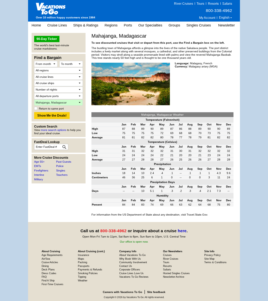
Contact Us (125, 266)
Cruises (167, 255)
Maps (81, 258)
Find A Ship (48, 280)
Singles (60, 170)
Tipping (82, 276)
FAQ (44, 276)
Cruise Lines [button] (57, 25)
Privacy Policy (212, 255)
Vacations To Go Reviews (134, 276)
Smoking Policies (88, 273)
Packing (82, 262)
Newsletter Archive (173, 276)
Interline (39, 174)
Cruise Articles (50, 262)
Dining (45, 266)
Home (36, 25)
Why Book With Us (130, 258)
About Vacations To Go (132, 255)
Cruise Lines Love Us (131, 273)
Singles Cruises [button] (198, 25)
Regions (111, 25)
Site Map (209, 258)
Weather (82, 280)
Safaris (227, 3)
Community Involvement (133, 262)
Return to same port (51, 108)
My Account (207, 17)
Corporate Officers (129, 269)
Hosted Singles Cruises (176, 273)
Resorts (213, 3)
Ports (128, 25)
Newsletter (226, 25)
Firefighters (41, 170)
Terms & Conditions (215, 262)
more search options (53, 129)
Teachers (61, 174)
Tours (200, 3)
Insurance (83, 255)
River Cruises (183, 3)
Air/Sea (46, 258)
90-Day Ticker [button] (46, 39)
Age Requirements (52, 255)
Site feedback (156, 292)
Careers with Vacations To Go (122, 292)
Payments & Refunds (90, 269)
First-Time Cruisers (52, 284)
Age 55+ (39, 161)
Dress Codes (49, 273)
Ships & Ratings (85, 25)
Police (60, 166)
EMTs (37, 166)
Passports (83, 266)
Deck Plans (48, 269)
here (182, 230)
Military (38, 179)
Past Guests (63, 161)
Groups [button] (174, 25)
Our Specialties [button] (150, 25)
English (224, 17)
